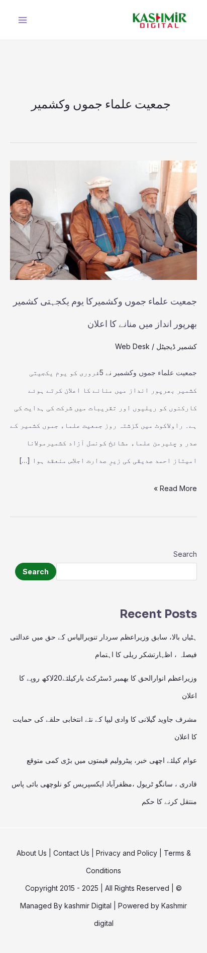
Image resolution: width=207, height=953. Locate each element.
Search (185, 554)
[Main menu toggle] (22, 20)
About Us (32, 853)
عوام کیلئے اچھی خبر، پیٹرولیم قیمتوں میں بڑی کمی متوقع (112, 760)
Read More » (175, 486)
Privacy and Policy (126, 853)
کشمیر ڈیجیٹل (176, 346)
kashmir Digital (88, 905)
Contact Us (71, 853)
